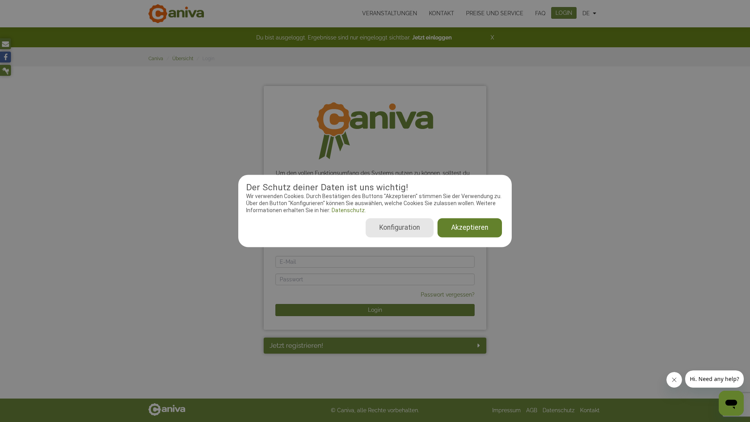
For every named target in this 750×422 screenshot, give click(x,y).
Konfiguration (399, 228)
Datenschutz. (348, 210)
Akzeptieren (469, 228)
